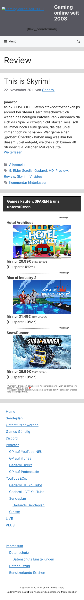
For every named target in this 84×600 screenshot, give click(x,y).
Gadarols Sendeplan (29, 505)
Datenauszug (19, 566)
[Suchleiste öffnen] (78, 41)
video (37, 176)
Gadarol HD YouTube (25, 485)
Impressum (14, 546)
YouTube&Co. (16, 478)
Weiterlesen (13, 152)
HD (51, 171)
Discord (12, 438)
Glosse (14, 512)
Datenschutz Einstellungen (33, 559)
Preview (61, 171)
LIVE (9, 519)
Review (9, 176)
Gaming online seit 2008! (66, 13)
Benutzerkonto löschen (27, 573)
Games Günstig (18, 432)
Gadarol (40, 171)
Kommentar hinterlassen (28, 183)
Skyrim (22, 176)
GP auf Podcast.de (24, 472)
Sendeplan (14, 418)
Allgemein (17, 164)
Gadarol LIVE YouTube (26, 492)
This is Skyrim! (27, 81)
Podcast (12, 445)
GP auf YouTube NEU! (26, 452)
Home (10, 412)
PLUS (10, 525)
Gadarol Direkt (20, 465)
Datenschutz (19, 553)
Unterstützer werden (22, 425)
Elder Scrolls (22, 171)
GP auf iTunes (20, 458)
